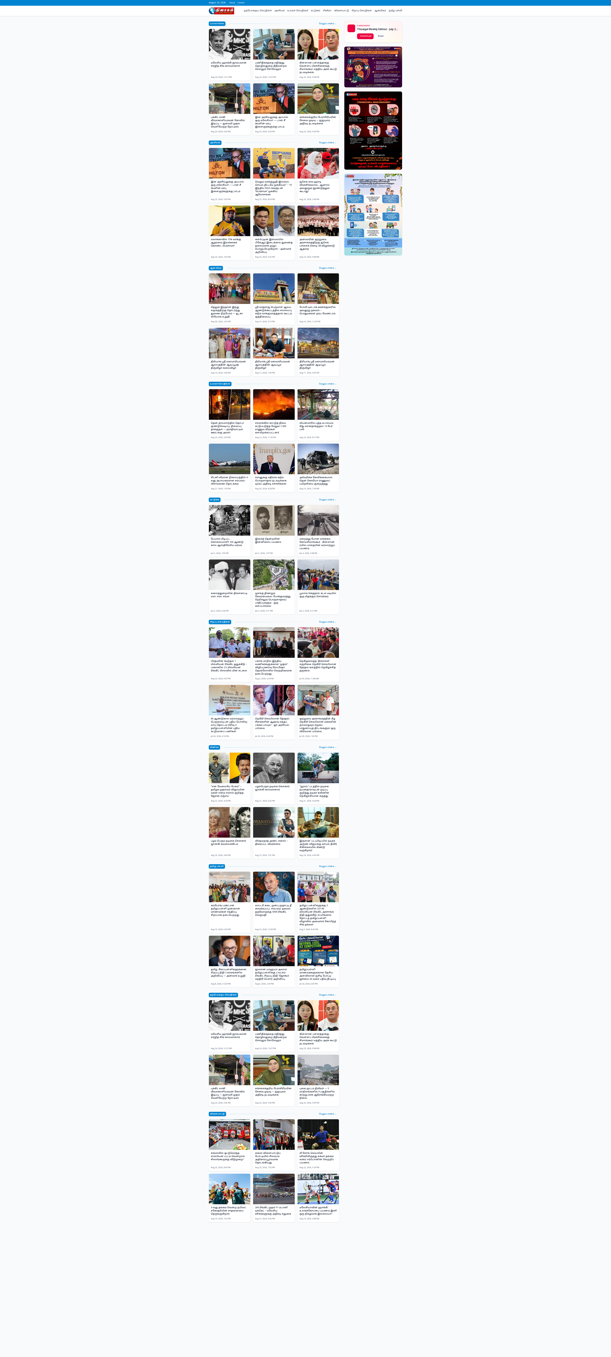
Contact (241, 3)
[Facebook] (391, 3)
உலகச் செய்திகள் (297, 10)
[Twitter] (394, 3)
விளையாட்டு (341, 10)
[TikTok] (401, 3)
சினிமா (327, 10)
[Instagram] (396, 3)
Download (365, 36)
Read (380, 36)
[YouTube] (399, 3)
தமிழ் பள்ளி (395, 10)
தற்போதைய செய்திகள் (258, 10)
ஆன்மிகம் (380, 10)
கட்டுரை (315, 10)
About (232, 3)
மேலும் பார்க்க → (328, 24)
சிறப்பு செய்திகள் (362, 10)
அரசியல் (279, 10)
